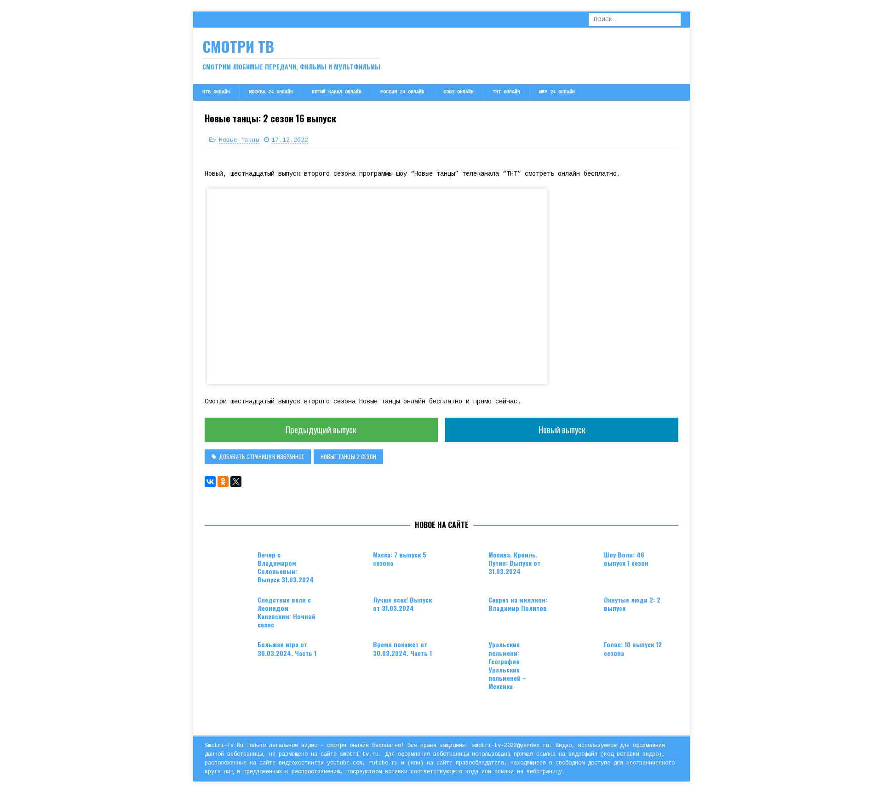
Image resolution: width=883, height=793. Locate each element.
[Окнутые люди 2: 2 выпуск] (580, 609)
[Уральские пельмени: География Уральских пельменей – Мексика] (465, 654)
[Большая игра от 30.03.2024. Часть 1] (234, 654)
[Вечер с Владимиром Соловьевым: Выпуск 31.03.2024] (234, 564)
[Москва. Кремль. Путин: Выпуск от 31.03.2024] (465, 564)
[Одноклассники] (223, 481)
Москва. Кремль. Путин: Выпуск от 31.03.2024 (514, 563)
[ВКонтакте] (210, 481)
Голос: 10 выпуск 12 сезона (633, 648)
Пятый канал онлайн (336, 92)
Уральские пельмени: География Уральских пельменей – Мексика (507, 665)
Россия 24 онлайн (402, 92)
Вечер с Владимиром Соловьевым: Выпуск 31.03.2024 (286, 567)
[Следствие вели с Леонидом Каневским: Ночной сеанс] (234, 609)
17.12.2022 (289, 140)
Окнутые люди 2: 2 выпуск (632, 604)
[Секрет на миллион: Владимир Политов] (465, 609)
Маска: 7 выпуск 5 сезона (399, 559)
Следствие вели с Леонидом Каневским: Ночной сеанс (286, 612)
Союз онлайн (458, 92)
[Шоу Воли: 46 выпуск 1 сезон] (580, 564)
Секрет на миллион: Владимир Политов (517, 604)
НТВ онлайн (216, 92)
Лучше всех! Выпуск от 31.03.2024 (402, 604)
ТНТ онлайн (506, 92)
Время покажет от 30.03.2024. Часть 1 (402, 648)
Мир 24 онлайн (557, 92)
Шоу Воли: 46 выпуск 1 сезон (626, 559)
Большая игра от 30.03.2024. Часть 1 (287, 648)
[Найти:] (635, 19)
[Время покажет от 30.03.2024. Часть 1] (350, 654)
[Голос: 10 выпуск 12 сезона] (580, 654)
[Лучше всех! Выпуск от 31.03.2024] (350, 609)
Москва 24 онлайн (271, 92)
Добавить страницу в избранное (261, 456)
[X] (235, 481)
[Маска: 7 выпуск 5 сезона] (350, 564)
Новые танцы (239, 140)
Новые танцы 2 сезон (348, 456)
